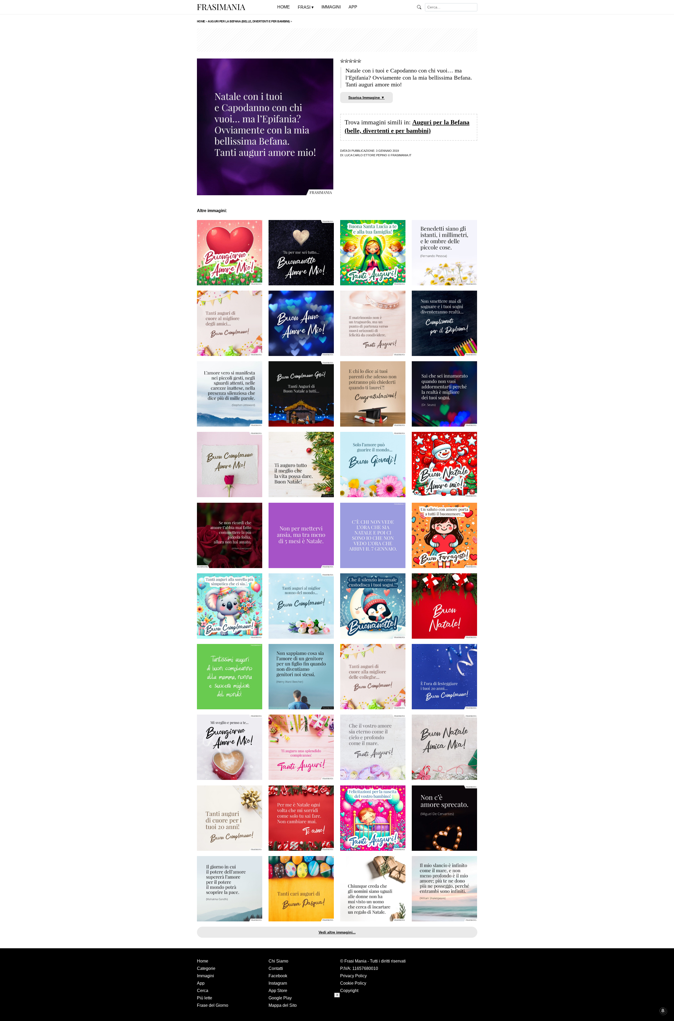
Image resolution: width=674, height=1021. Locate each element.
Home (202, 961)
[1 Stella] (342, 61)
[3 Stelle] (351, 61)
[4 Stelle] (355, 61)
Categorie (206, 968)
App (201, 983)
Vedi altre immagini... (337, 932)
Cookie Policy (353, 983)
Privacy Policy (353, 976)
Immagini (205, 976)
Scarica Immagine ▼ (366, 97)
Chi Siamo (278, 961)
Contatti (276, 968)
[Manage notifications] (663, 1011)
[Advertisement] (337, 40)
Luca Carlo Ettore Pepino (366, 155)
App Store (278, 990)
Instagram (278, 983)
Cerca (202, 990)
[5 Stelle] (359, 61)
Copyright (349, 990)
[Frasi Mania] (221, 7)
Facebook (278, 976)
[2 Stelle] (346, 61)
